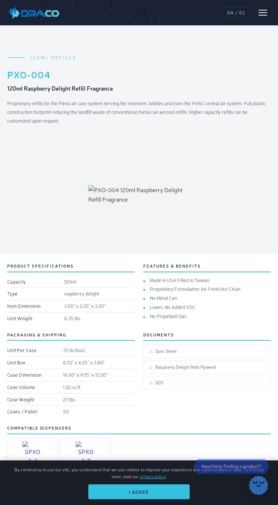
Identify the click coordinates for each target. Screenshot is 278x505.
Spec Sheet (166, 351)
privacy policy (152, 476)
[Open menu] (262, 12)
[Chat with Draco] (258, 485)
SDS (159, 382)
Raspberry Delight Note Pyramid (185, 367)
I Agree (139, 492)
